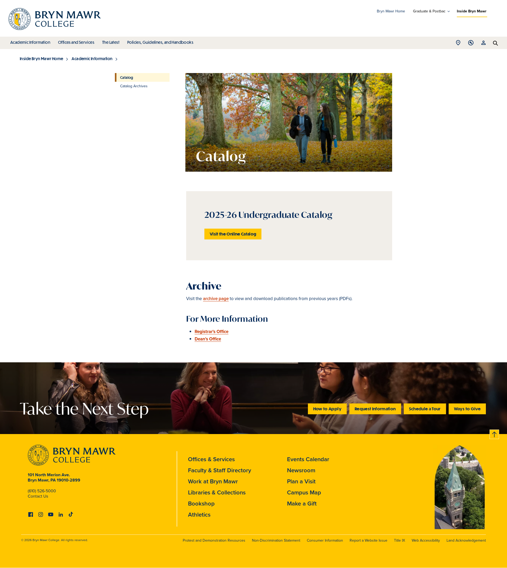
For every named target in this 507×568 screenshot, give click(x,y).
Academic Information (30, 42)
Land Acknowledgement (466, 540)
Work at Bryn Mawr (213, 481)
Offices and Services (76, 42)
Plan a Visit (301, 481)
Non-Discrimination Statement (276, 540)
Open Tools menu (471, 44)
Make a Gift (302, 503)
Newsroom (301, 470)
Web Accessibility (426, 540)
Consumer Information (325, 540)
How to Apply (327, 408)
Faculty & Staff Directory (219, 470)
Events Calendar (308, 459)
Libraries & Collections (217, 492)
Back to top (494, 433)
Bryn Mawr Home (391, 11)
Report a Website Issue (368, 540)
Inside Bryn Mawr (471, 11)
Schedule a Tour (425, 408)
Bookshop (201, 503)
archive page (216, 298)
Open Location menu (458, 44)
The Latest (110, 42)
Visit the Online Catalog (233, 233)
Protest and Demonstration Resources (214, 540)
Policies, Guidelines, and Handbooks (160, 42)
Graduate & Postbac (429, 11)
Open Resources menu (483, 44)
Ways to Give (467, 408)
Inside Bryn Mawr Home (41, 58)
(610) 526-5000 (42, 491)
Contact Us (38, 496)
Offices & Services (211, 459)
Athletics (199, 514)
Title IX (399, 540)
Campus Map (304, 492)
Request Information (375, 408)
